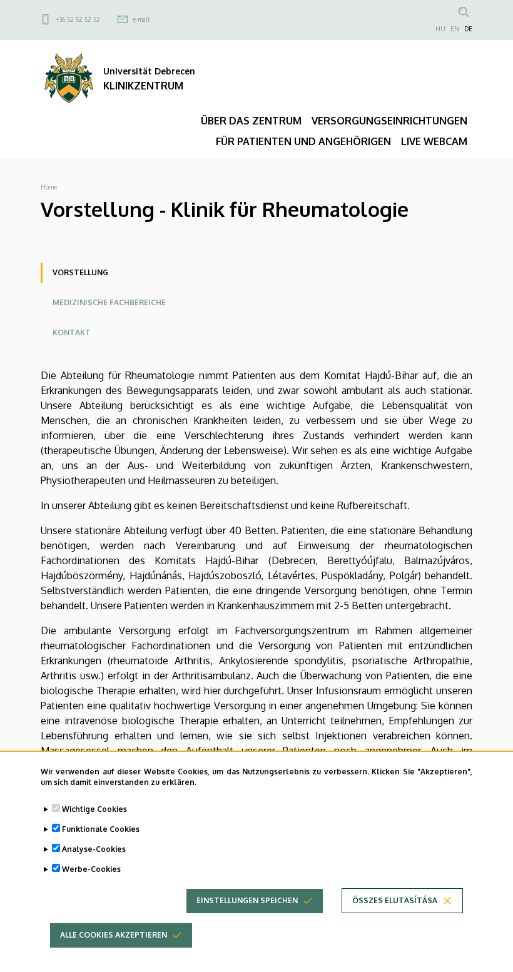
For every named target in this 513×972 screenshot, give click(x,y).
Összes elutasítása (394, 900)
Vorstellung (80, 272)
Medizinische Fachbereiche (109, 302)
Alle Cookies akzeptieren (113, 934)
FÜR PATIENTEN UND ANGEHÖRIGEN (303, 141)
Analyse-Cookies (94, 849)
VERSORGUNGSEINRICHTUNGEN (389, 120)
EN (454, 29)
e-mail (141, 19)
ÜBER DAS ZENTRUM (251, 120)
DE (468, 29)
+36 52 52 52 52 (78, 19)
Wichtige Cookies (94, 809)
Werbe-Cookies (91, 869)
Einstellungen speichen (247, 900)
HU (440, 29)
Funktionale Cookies (101, 829)
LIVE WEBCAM (434, 141)
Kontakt (72, 332)
